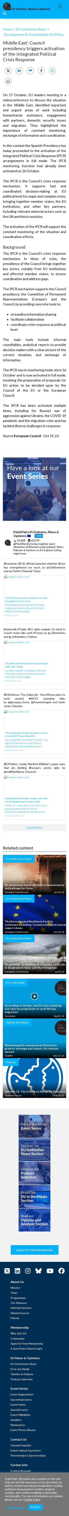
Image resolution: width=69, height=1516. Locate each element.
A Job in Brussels (21, 1470)
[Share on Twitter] (8, 70)
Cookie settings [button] (15, 1507)
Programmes (18, 1297)
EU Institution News (31, 29)
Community (18, 1338)
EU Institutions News (24, 1363)
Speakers (16, 1419)
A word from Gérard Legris (27, 1348)
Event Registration (22, 1394)
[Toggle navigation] (59, 6)
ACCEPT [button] (35, 1507)
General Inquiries (21, 1445)
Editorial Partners (21, 1307)
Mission (15, 1287)
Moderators (18, 1425)
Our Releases (19, 1302)
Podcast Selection (22, 1379)
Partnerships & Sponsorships (28, 1455)
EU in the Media (20, 1369)
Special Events (19, 1409)
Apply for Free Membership (34, 1250)
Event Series (18, 1404)
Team (14, 1292)
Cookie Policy (31, 1499)
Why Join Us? (19, 1333)
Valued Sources (20, 1313)
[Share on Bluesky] (30, 70)
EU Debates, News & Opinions (31, 9)
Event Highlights (20, 1414)
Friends (15, 1318)
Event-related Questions (26, 1450)
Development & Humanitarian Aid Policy (34, 34)
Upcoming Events (21, 1399)
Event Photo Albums (23, 1430)
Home (7, 29)
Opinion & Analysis (22, 1374)
